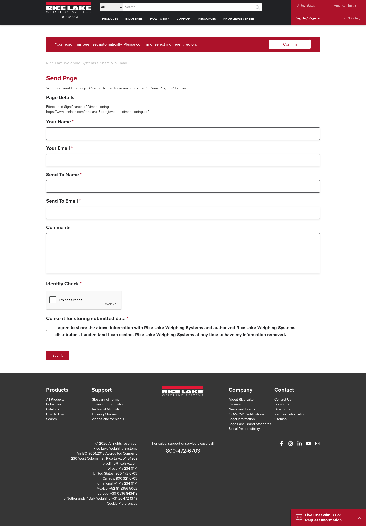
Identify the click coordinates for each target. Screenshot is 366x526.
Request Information (289, 414)
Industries (53, 404)
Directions (282, 409)
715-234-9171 (127, 468)
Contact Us (282, 399)
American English (346, 5)
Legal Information (242, 419)
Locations (281, 404)
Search (51, 419)
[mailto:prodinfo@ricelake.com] (317, 443)
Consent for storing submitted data (87, 319)
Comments (58, 228)
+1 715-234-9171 (125, 483)
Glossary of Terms (105, 399)
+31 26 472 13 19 (124, 498)
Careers (235, 404)
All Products (55, 399)
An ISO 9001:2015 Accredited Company (107, 453)
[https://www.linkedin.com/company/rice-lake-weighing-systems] (299, 443)
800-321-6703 (126, 478)
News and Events (242, 409)
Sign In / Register (308, 18)
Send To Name (64, 175)
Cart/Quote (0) (352, 18)
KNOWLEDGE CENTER (238, 18)
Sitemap (280, 419)
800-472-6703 (69, 17)
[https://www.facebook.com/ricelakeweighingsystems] (281, 443)
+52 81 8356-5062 (123, 488)
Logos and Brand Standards (250, 424)
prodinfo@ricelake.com (120, 463)
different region (182, 44)
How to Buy (55, 414)
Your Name (60, 122)
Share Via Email (113, 63)
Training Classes (104, 414)
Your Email (59, 148)
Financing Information (108, 404)
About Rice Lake (241, 399)
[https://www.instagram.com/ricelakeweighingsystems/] (290, 443)
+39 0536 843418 (123, 493)
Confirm (290, 44)
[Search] (258, 7)
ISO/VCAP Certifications (247, 414)
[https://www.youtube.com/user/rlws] (308, 443)
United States (305, 5)
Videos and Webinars (108, 419)
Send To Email (63, 201)
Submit (57, 355)
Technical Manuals (106, 409)
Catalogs (52, 409)
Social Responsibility (244, 429)
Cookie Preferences (122, 503)
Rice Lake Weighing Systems (71, 63)
